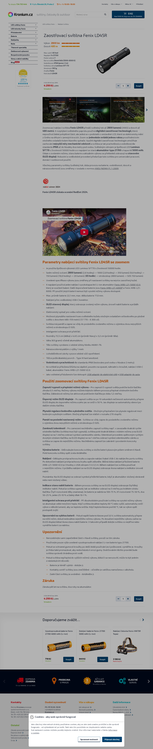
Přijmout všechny (112, 739)
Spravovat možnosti (89, 739)
